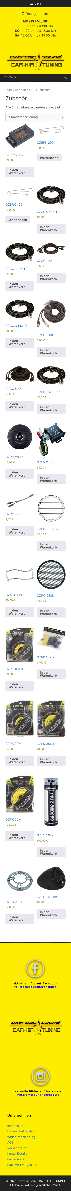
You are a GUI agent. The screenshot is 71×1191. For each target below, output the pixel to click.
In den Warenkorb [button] (17, 171)
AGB (10, 1142)
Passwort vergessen (22, 1165)
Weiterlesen (49, 158)
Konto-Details (17, 1153)
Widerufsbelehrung (21, 1137)
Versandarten (17, 1148)
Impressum (15, 1126)
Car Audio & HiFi (26, 90)
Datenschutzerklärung (23, 1131)
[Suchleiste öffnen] (65, 77)
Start (8, 90)
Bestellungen (16, 1159)
